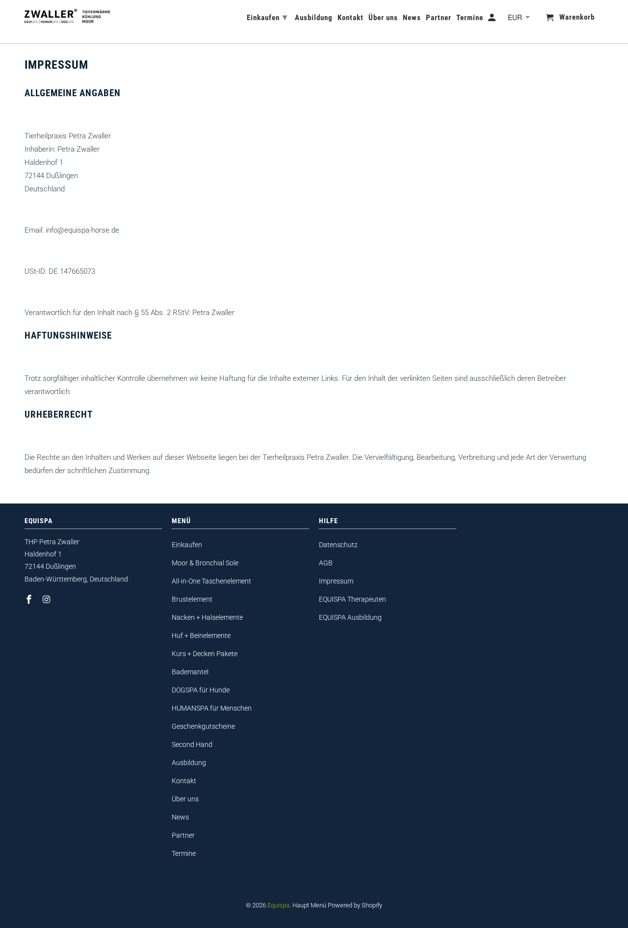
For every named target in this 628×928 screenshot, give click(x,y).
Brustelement (192, 599)
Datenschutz (338, 545)
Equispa (278, 905)
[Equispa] (67, 15)
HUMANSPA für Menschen (212, 708)
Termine (184, 853)
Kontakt (184, 781)
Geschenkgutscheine (203, 726)
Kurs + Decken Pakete (204, 654)
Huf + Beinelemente (201, 635)
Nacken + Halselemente (207, 617)
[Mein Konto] (492, 19)
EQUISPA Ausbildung (350, 617)
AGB (326, 563)
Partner (183, 835)
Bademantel (190, 672)
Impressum (336, 581)
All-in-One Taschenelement (211, 581)
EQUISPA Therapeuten (352, 599)
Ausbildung (189, 763)
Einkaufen (187, 545)
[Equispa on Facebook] (30, 599)
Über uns (185, 799)
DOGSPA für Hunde (201, 690)
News (180, 817)
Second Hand (192, 744)
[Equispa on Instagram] (47, 599)
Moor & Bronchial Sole (205, 563)
